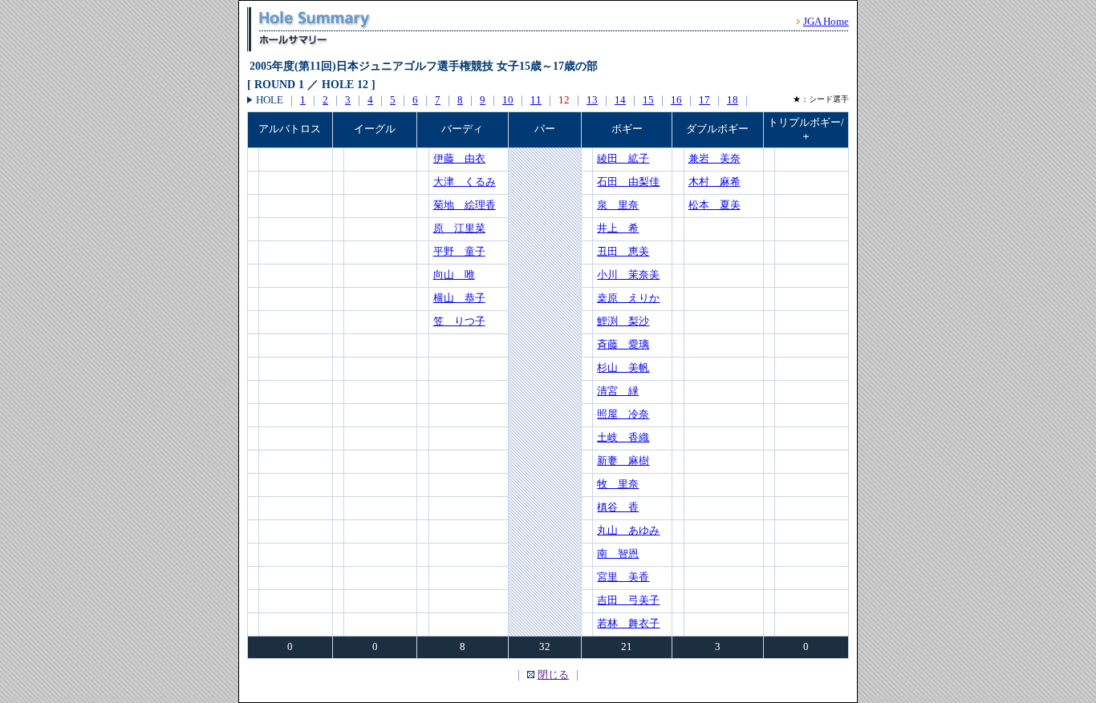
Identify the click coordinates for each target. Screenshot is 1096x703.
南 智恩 (618, 553)
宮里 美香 (623, 577)
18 (732, 100)
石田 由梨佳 (628, 182)
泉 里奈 (618, 205)
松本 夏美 (714, 205)
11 (536, 100)
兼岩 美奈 (714, 158)
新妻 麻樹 (623, 461)
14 (620, 100)
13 (592, 100)
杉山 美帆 (623, 368)
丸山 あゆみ (628, 530)
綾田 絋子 (623, 158)
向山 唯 (454, 275)
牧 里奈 (618, 484)
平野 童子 (459, 251)
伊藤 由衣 (459, 158)
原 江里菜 (459, 228)
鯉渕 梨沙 (623, 321)
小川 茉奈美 (628, 275)
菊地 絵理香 (464, 205)
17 (704, 100)
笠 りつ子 (459, 321)
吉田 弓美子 (628, 600)
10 (507, 100)
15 (648, 100)
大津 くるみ (464, 182)
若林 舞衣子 (628, 623)
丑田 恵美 (623, 251)
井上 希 (618, 228)
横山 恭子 (459, 298)
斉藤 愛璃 (623, 344)
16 (676, 100)
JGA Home (826, 21)
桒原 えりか (628, 298)
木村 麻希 (714, 182)
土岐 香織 (623, 437)
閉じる (553, 675)
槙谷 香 (618, 507)
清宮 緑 (618, 391)
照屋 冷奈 (623, 414)
